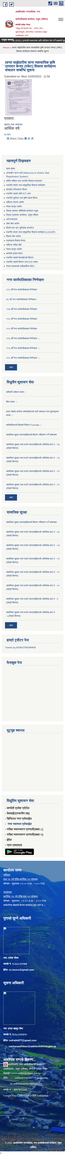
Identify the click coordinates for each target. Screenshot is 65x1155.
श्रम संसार (10, 168)
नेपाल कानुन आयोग (14, 206)
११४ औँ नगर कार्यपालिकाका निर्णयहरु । (22, 338)
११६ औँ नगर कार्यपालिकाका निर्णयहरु (21, 319)
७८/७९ (7, 134)
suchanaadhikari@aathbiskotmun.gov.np (32, 1046)
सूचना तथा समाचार (13, 124)
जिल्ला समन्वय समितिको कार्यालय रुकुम (22, 210)
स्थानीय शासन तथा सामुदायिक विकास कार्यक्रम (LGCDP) (30, 232)
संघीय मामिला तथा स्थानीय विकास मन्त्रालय (24, 180)
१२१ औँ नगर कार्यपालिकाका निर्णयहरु (21, 289)
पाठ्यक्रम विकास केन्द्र (15, 240)
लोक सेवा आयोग (12, 223)
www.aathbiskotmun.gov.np (26, 1073)
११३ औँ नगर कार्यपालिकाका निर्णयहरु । (22, 348)
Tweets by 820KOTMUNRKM (20, 647)
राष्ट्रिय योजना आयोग (15, 202)
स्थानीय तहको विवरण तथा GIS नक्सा (22, 261)
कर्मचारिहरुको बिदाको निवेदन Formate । (24, 425)
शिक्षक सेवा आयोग (13, 236)
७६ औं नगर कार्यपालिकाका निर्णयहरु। (21, 299)
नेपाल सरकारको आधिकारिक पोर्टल (20, 266)
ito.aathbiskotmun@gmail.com (26, 1083)
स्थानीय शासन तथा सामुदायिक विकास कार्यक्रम (25, 185)
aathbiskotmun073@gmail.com (31, 1077)
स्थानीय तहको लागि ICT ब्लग (18, 193)
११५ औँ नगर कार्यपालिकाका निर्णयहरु (21, 328)
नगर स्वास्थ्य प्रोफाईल (20, 824)
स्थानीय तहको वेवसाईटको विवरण (20, 257)
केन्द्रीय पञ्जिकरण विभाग (16, 189)
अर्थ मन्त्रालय (12, 219)
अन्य (11, 367)
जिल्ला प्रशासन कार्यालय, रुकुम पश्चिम (22, 215)
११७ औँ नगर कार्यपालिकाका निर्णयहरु (21, 309)
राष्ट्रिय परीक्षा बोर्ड (14, 244)
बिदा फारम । (11, 401)
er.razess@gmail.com (21, 969)
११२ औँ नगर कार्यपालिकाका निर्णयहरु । (22, 358)
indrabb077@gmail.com (22, 1040)
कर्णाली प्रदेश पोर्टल (14, 253)
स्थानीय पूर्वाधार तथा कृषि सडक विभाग (22, 197)
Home (6, 47)
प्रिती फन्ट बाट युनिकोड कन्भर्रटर (20, 227)
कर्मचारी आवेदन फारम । (16, 392)
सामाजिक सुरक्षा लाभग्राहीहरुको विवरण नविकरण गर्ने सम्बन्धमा (31, 434)
